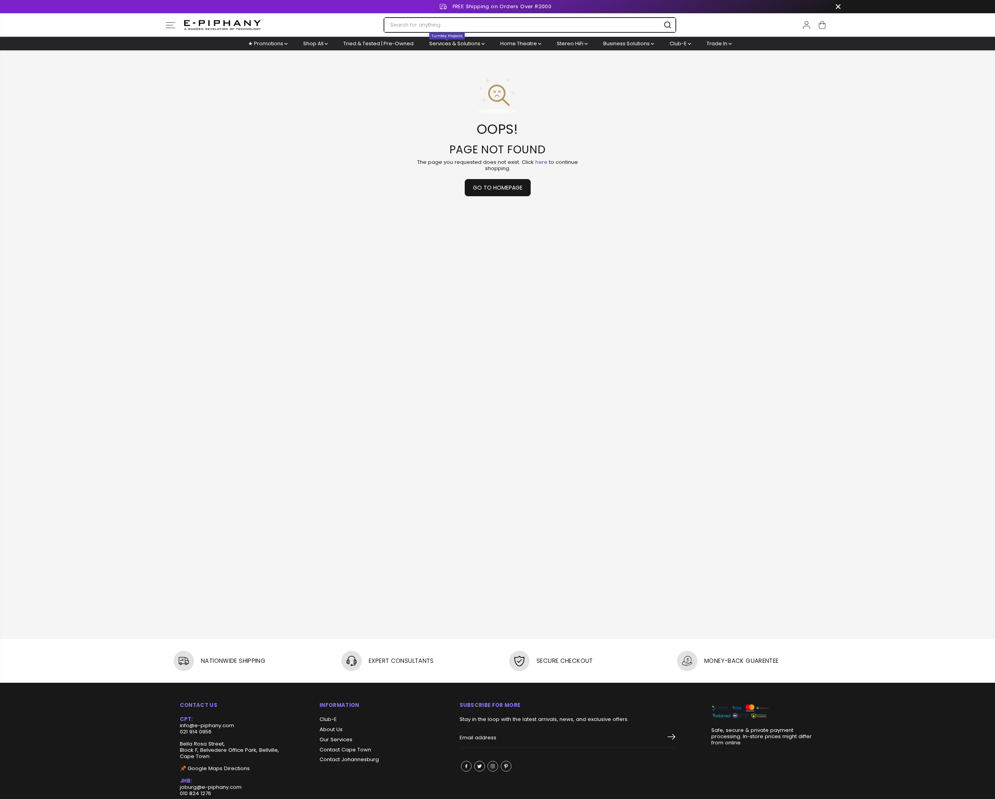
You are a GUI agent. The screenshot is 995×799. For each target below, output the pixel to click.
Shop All (314, 43)
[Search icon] (667, 25)
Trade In (717, 43)
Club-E (679, 43)
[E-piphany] (222, 25)
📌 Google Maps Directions (215, 768)
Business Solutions (627, 43)
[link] (763, 711)
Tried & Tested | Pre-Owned (378, 43)
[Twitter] (479, 766)
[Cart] (822, 25)
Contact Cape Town (345, 750)
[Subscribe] (671, 738)
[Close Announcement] (838, 6)
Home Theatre (519, 43)
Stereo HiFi (571, 43)
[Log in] (807, 25)
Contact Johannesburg (349, 759)
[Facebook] (466, 766)
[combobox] (530, 25)
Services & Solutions (455, 42)
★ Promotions (266, 43)
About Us (331, 729)
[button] (170, 25)
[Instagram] (492, 766)
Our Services (336, 740)
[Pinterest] (506, 766)
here (541, 162)
